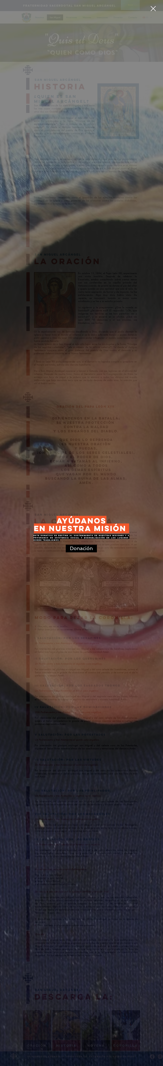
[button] (153, 8)
